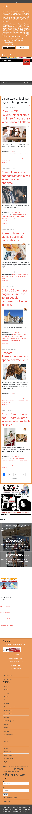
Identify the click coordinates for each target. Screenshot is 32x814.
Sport (5, 740)
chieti (9, 768)
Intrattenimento (8, 760)
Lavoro (12, 151)
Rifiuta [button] (9, 47)
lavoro (11, 276)
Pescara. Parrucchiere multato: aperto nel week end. (16, 356)
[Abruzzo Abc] (16, 585)
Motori (6, 743)
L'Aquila (6, 719)
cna (24, 219)
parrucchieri (5, 400)
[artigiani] (14, 437)
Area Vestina (8, 712)
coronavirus (13, 768)
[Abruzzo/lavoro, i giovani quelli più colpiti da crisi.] (14, 252)
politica (6, 698)
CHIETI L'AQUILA (20, 158)
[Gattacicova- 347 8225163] (16, 499)
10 (29, 474)
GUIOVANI (5, 276)
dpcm (24, 398)
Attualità (6, 750)
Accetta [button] (22, 47)
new (12, 770)
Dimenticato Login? (11, 799)
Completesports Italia (6, 627)
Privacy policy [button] (9, 44)
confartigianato (6, 160)
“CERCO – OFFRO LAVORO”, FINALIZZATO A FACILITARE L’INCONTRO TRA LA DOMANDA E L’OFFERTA (15, 156)
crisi (16, 276)
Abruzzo (6, 705)
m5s (27, 768)
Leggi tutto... (5, 162)
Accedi (5, 796)
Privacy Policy (8, 681)
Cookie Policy (8, 677)
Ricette (6, 691)
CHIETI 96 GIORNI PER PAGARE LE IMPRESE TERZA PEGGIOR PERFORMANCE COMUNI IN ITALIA (14, 336)
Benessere (7, 688)
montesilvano (7, 771)
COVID (19, 463)
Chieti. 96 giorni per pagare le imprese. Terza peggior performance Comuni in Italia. (15, 297)
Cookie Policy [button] (9, 42)
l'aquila (24, 768)
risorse (18, 465)
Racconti (6, 726)
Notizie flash (7, 754)
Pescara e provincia (9, 709)
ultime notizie (17, 219)
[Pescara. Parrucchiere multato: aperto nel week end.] (14, 372)
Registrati (7, 803)
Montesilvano (8, 702)
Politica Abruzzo (8, 757)
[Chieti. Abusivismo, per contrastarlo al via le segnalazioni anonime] (14, 195)
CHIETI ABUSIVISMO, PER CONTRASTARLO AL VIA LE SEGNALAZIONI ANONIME (14, 217)
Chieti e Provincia (15, 212)
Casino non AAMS (5, 608)
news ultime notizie (8, 773)
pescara (17, 773)
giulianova (19, 768)
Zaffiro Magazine (9, 723)
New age (6, 733)
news (28, 158)
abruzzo (25, 274)
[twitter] (16, 2)
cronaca (6, 695)
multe (12, 400)
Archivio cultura (8, 736)
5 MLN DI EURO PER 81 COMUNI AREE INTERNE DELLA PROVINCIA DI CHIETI (14, 461)
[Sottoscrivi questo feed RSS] (29, 105)
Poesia (6, 729)
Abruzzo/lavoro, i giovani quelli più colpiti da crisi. (13, 236)
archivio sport (8, 747)
